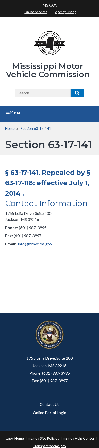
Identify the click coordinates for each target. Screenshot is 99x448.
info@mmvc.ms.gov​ (35, 243)
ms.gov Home (13, 438)
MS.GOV (50, 5)
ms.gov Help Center (78, 438)
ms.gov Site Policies (43, 438)
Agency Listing (65, 12)
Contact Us (49, 404)
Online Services (35, 12)
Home (10, 128)
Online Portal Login (49, 412)
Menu (15, 112)
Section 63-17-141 (36, 128)
